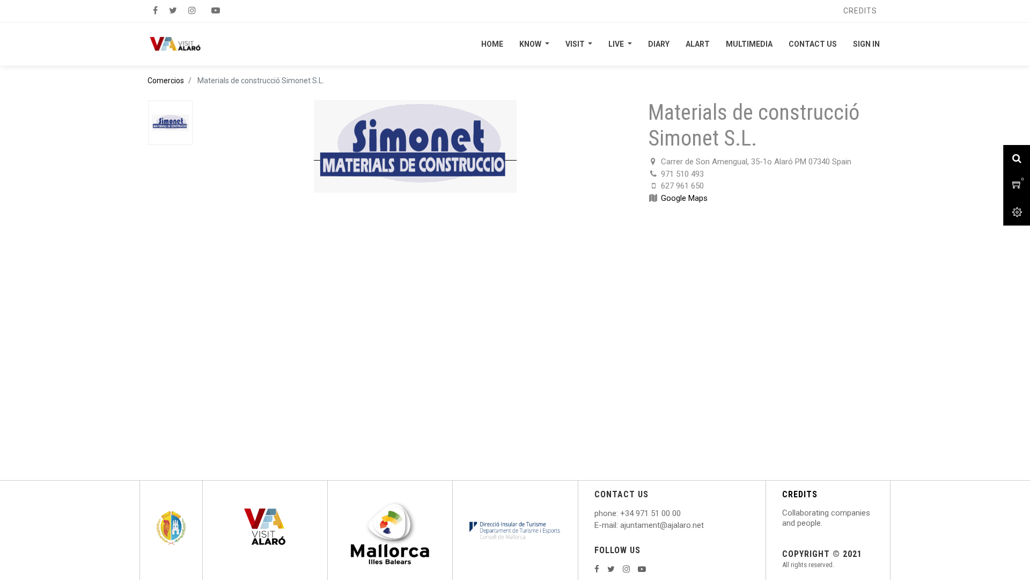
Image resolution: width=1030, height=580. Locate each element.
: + (620, 513)
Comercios (166, 80)
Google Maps (684, 198)
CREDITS (800, 494)
